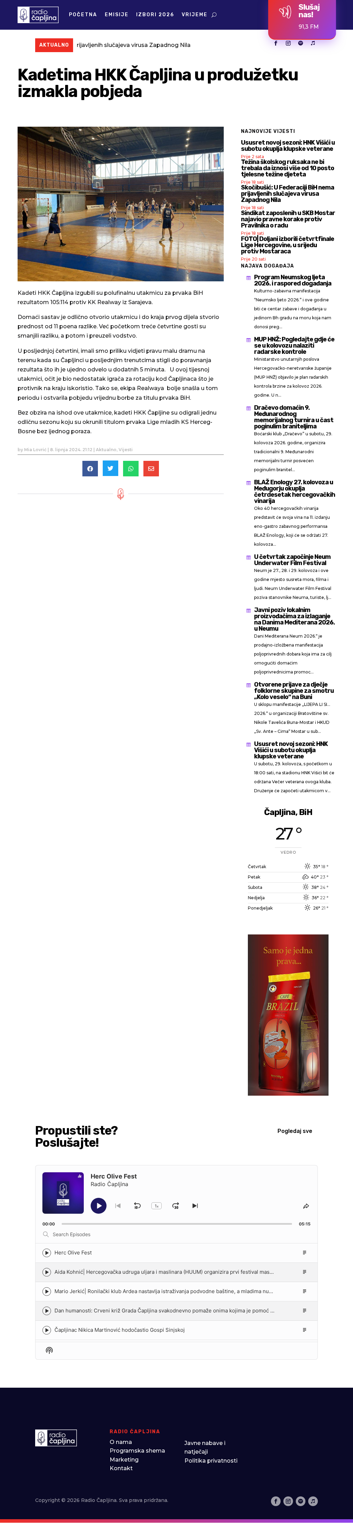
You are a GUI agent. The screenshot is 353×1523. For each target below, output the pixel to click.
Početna (83, 15)
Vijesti (126, 449)
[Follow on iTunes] (313, 43)
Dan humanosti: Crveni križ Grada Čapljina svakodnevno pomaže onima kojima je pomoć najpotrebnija (178, 1310)
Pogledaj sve (295, 1131)
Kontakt (121, 1468)
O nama (121, 1442)
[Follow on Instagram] (288, 43)
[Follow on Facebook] (276, 43)
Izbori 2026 (155, 15)
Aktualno (106, 449)
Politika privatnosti (211, 1460)
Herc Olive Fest (73, 1252)
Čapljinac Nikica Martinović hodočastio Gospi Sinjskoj (119, 1330)
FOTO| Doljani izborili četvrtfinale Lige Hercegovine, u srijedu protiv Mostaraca (287, 245)
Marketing (124, 1459)
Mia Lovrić (35, 449)
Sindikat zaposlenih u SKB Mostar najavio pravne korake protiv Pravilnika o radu (288, 219)
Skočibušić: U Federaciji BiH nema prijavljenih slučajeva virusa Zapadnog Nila (287, 194)
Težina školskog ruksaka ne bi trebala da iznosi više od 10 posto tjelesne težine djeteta (287, 168)
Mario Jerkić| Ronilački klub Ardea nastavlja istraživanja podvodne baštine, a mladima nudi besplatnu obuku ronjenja (195, 1291)
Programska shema (137, 1450)
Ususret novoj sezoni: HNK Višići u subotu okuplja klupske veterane (288, 146)
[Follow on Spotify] (300, 43)
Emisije (117, 15)
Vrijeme (195, 15)
